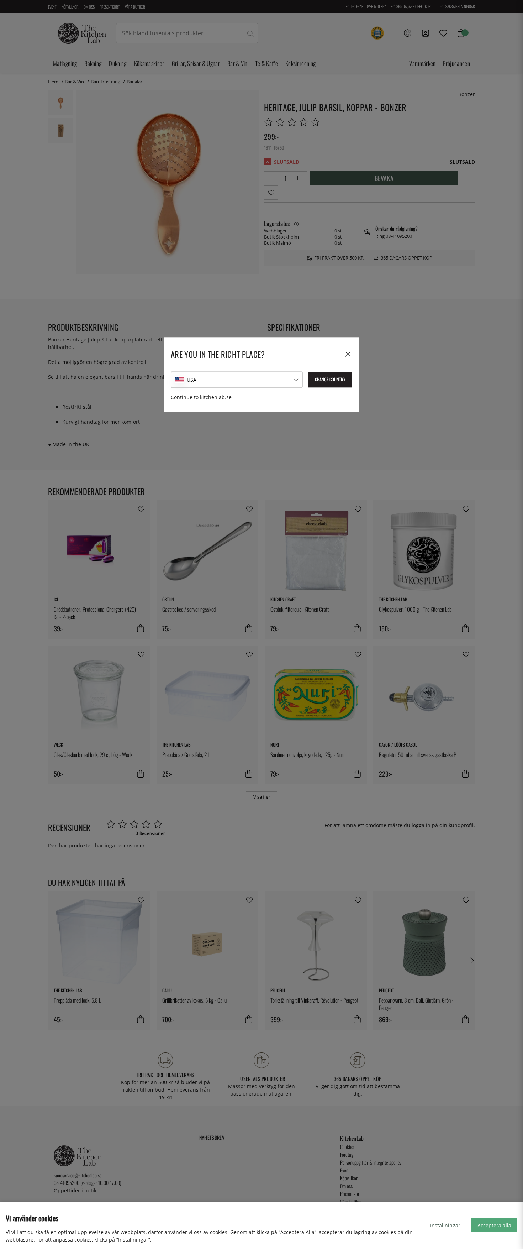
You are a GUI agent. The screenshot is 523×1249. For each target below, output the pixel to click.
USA (191, 379)
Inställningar (445, 1225)
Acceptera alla (494, 1225)
